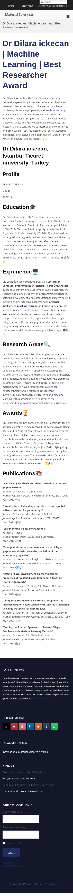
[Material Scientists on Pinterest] (22, 726)
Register (7, 862)
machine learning (55, 110)
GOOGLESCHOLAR (13, 184)
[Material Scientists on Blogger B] (38, 726)
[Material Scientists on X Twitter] (6, 726)
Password (14, 827)
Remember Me (14, 843)
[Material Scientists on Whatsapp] (54, 726)
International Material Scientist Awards (25, 751)
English (47, 2)
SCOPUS (7, 197)
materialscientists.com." (42, 697)
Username (15, 812)
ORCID (6, 190)
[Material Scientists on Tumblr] (46, 726)
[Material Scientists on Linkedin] (30, 726)
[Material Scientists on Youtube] (14, 726)
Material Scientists (19, 14)
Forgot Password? (12, 865)
